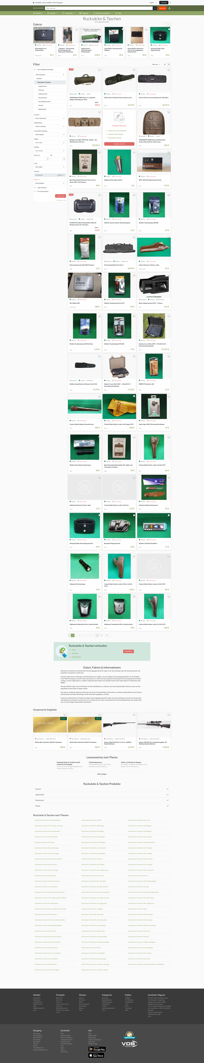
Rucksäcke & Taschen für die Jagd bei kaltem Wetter (51, 898)
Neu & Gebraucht (40, 118)
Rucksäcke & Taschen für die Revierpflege (94, 936)
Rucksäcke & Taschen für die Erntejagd (140, 848)
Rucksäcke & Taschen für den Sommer (46, 947)
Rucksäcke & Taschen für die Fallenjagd (93, 853)
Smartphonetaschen (44, 101)
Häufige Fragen (93, 1044)
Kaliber (36, 139)
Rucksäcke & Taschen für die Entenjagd (46, 848)
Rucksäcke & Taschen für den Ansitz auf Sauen (49, 826)
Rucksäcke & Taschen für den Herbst (93, 875)
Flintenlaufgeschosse (95, 762)
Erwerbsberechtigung (40, 131)
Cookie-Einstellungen (94, 1039)
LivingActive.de (37, 1002)
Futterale (41, 90)
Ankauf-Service (65, 1042)
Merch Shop (64, 1052)
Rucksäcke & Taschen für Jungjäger (92, 909)
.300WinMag (129, 1002)
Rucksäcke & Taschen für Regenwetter (93, 931)
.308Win (127, 998)
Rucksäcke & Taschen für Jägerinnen (93, 914)
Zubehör (39, 78)
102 (101, 635)
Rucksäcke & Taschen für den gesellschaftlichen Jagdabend (146, 964)
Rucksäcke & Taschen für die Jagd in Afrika (141, 898)
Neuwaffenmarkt (38, 1048)
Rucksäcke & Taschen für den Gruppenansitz (95, 870)
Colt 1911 (59, 1006)
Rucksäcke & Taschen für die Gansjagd (46, 870)
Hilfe (119, 13)
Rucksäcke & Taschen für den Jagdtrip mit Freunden (50, 909)
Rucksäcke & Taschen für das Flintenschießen (48, 859)
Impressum (91, 1042)
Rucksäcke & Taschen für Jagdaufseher (46, 903)
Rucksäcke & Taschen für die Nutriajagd (94, 925)
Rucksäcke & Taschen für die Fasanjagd (140, 853)
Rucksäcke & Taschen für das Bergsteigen (47, 831)
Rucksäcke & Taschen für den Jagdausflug (94, 903)
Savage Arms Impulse (62, 1010)
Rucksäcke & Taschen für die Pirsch (45, 931)
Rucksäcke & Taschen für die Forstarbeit (140, 859)
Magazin (85, 13)
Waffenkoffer (42, 109)
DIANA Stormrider (61, 1008)
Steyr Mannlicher (84, 1004)
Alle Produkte (39, 134)
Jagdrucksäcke (42, 94)
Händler (36, 147)
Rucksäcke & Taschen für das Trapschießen (48, 953)
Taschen (40, 105)
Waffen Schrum (37, 1004)
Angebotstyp (38, 123)
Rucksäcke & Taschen (44, 82)
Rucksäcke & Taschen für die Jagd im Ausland (95, 898)
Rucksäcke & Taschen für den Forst (92, 859)
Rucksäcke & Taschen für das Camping (140, 837)
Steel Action (82, 1006)
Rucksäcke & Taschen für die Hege (45, 875)
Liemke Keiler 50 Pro (62, 1004)
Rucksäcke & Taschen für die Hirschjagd (94, 881)
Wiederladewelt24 (39, 1008)
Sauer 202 (59, 1000)
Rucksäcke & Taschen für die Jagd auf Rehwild (95, 892)
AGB (89, 1033)
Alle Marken (37, 1033)
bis (51, 155)
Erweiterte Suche (61, 200)
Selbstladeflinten (107, 1002)
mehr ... (35, 1010)
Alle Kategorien (40, 74)
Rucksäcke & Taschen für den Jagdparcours (141, 903)
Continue (164, 2)
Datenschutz (92, 1037)
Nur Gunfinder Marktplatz (45, 69)
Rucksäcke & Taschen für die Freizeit (46, 864)
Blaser (81, 1002)
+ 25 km (59, 175)
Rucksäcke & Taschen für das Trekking (139, 953)
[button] (168, 8)
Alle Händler (37, 1039)
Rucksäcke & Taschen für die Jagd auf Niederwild (49, 892)
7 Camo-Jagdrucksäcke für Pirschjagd (159, 1006)
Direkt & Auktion (40, 126)
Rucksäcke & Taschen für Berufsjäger (93, 831)
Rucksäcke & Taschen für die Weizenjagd (94, 959)
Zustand (36, 115)
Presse (63, 1050)
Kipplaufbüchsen (107, 1000)
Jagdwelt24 (36, 998)
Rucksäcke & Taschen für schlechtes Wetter (95, 970)
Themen (35, 1044)
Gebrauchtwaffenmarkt (40, 1050)
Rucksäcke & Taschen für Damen (45, 842)
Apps (62, 1048)
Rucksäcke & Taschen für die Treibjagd (93, 953)
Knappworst (37, 1000)
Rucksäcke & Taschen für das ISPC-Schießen (95, 886)
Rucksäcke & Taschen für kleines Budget (47, 970)
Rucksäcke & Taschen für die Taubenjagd (140, 947)
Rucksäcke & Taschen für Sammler (138, 936)
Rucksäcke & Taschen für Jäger (137, 909)
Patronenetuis (42, 98)
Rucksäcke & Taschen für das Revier (139, 931)
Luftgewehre (106, 1004)
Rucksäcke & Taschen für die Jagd (138, 886)
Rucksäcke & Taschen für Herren (138, 875)
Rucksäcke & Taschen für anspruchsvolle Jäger (96, 964)
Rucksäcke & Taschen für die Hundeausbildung (142, 881)
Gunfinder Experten (67, 1039)
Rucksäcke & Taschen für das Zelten (46, 964)
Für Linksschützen (43, 191)
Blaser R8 (59, 998)
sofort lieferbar (42, 187)
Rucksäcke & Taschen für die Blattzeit (46, 837)
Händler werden (65, 1035)
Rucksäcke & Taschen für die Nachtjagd (140, 920)
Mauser (81, 998)
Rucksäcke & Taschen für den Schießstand (47, 942)
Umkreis (36, 171)
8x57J (127, 1006)
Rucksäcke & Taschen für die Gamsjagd (140, 864)
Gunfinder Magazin (66, 1044)
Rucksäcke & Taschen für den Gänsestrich (141, 870)
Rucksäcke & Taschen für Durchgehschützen (141, 842)
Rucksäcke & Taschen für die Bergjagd (139, 826)
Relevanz (155, 64)
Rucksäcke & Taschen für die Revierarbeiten (48, 936)
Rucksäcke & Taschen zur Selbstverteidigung (141, 942)
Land (35, 163)
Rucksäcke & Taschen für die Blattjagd (139, 831)
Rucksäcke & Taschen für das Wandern (46, 959)
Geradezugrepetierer (108, 1008)
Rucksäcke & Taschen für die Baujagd (93, 826)
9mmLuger (128, 1008)
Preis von (37, 155)
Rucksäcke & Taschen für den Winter (139, 959)
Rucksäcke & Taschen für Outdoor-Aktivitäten (142, 925)
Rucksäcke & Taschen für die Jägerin (46, 914)
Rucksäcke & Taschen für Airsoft (91, 820)
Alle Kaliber (36, 1042)
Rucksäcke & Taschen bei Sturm (91, 947)
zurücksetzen (61, 196)
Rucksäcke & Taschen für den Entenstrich (94, 848)
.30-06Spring (129, 1000)
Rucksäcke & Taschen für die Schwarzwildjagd (95, 942)
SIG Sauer (82, 1000)
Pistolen (104, 1006)
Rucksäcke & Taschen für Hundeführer (46, 886)
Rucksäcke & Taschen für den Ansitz (139, 820)
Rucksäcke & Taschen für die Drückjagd (93, 842)
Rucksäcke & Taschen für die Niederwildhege (48, 925)
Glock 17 (59, 1002)
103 (107, 635)
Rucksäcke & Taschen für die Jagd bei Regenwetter (143, 892)
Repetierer (105, 998)
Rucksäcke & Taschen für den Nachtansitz (94, 920)
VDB (34, 1006)
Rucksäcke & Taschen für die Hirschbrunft (47, 881)
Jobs (62, 1046)
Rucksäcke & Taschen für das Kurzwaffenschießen (50, 920)
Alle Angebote (39, 183)
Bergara (81, 1008)
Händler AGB (92, 1035)
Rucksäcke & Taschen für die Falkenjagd (47, 853)
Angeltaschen (42, 86)
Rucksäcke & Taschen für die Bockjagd (93, 837)
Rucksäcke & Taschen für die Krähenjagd (140, 914)
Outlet (35, 1046)
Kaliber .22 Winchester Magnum (131, 762)
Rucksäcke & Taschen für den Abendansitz (47, 820)
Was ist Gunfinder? (103, 13)
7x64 (126, 1004)
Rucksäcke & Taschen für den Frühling (93, 864)
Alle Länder (38, 167)
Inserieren (162, 8)
